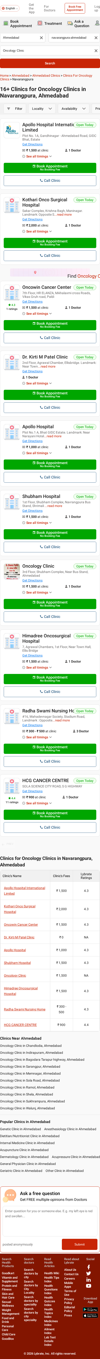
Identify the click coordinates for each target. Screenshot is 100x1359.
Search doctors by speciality (31, 1300)
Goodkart (8, 1273)
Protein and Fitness (9, 1287)
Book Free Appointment (75, 8)
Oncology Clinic (38, 566)
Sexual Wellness (8, 1303)
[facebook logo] (88, 1269)
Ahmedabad (20, 75)
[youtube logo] (88, 1287)
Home (4, 75)
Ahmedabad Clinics (46, 75)
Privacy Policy (69, 1301)
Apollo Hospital (38, 426)
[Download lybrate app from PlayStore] (90, 1310)
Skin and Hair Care (8, 1295)
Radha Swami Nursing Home (51, 711)
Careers (69, 1278)
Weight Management (10, 1311)
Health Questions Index (51, 1289)
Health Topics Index (48, 1313)
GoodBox (8, 1338)
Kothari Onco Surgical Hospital (44, 202)
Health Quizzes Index (49, 1301)
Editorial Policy (69, 1309)
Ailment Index (49, 1331)
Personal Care (8, 1328)
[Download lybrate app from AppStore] (90, 1317)
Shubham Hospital (41, 496)
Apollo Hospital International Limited (51, 127)
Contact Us (71, 1274)
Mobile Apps (68, 1284)
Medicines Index (51, 1323)
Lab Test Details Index (50, 1341)
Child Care (8, 1334)
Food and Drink (8, 1320)
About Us (70, 1269)
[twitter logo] (88, 1275)
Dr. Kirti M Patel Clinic (45, 357)
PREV (10, 844)
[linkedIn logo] (88, 1281)
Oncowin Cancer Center (46, 287)
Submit (79, 1244)
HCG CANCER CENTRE (45, 780)
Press (68, 1315)
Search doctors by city (31, 1273)
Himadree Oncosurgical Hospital (46, 638)
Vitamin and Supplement (10, 1279)
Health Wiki (51, 1273)
